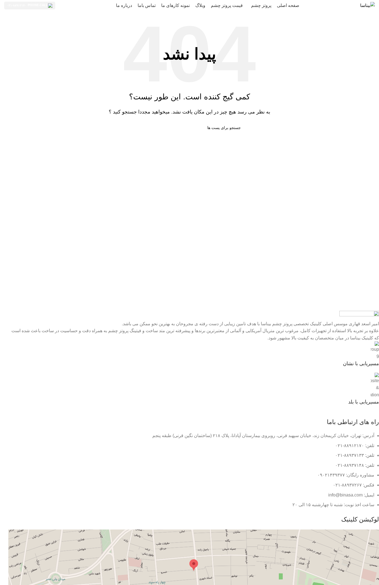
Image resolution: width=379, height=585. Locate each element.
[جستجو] (140, 127)
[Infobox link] (193, 354)
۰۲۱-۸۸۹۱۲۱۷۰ (16, 5)
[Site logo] (367, 5)
